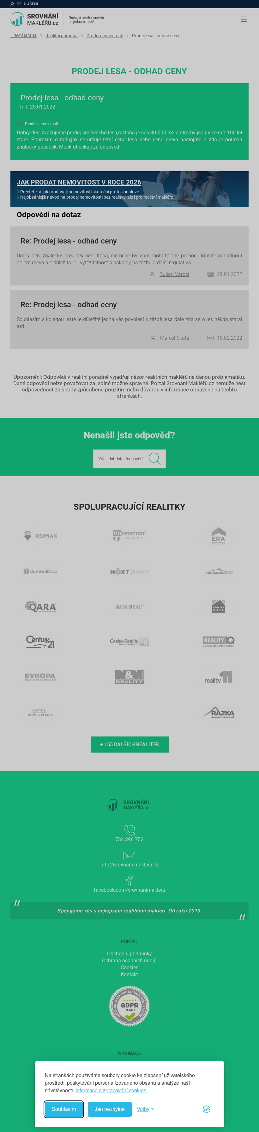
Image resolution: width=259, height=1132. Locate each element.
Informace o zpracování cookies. (111, 1090)
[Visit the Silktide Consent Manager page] (206, 1109)
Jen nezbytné (110, 1109)
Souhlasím (64, 1109)
